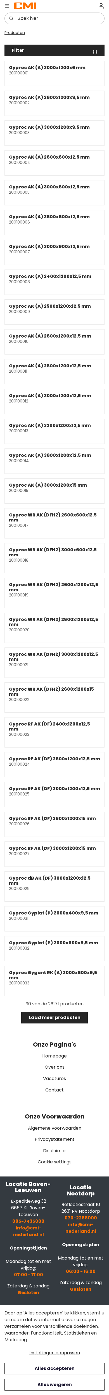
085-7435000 (28, 1221)
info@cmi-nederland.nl (28, 1231)
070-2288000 (81, 1218)
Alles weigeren (54, 1384)
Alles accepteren (55, 1368)
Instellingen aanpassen (54, 1353)
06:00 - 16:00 (81, 1271)
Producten (14, 32)
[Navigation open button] (7, 6)
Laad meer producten (54, 1017)
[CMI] (25, 5)
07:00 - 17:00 (28, 1275)
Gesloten (28, 1292)
